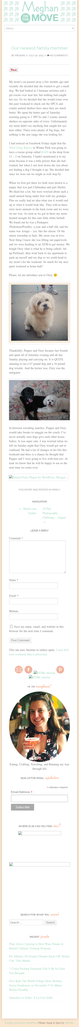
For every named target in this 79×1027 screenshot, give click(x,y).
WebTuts (69, 1022)
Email (14, 596)
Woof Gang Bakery (20, 148)
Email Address (21, 792)
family (56, 489)
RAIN (44, 152)
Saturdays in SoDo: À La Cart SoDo (31, 998)
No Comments (58, 55)
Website (13, 611)
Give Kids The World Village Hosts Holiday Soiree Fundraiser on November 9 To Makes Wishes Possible (35, 985)
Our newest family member (39, 48)
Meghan (20, 55)
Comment (16, 538)
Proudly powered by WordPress (21, 1022)
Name (13, 580)
